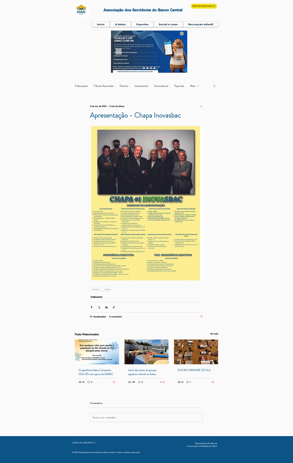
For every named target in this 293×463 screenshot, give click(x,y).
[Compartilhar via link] (113, 307)
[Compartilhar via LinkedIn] (106, 307)
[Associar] (151, 68)
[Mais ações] (201, 106)
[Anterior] (119, 51)
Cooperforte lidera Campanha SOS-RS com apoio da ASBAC (96, 372)
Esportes (179, 86)
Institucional (141, 86)
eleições (95, 289)
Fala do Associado (104, 86)
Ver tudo (214, 334)
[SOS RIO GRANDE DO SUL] (196, 352)
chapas (107, 289)
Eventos (124, 86)
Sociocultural (161, 86)
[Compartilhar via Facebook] (91, 307)
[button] (120, 24)
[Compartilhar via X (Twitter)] (99, 307)
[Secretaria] (144, 68)
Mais (192, 86)
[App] (147, 68)
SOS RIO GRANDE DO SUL (194, 370)
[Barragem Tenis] (154, 68)
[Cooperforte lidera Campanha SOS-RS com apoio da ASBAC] (97, 352)
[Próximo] (180, 51)
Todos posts (81, 86)
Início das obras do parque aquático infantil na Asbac (142, 372)
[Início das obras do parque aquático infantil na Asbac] (147, 352)
